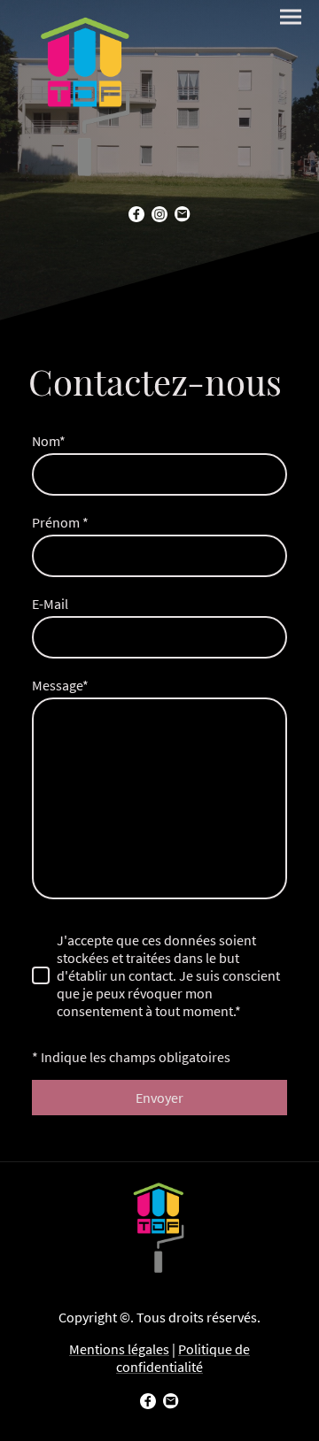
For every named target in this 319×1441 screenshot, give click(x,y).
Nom (49, 441)
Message (60, 685)
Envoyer (159, 1097)
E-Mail (50, 604)
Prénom (60, 522)
